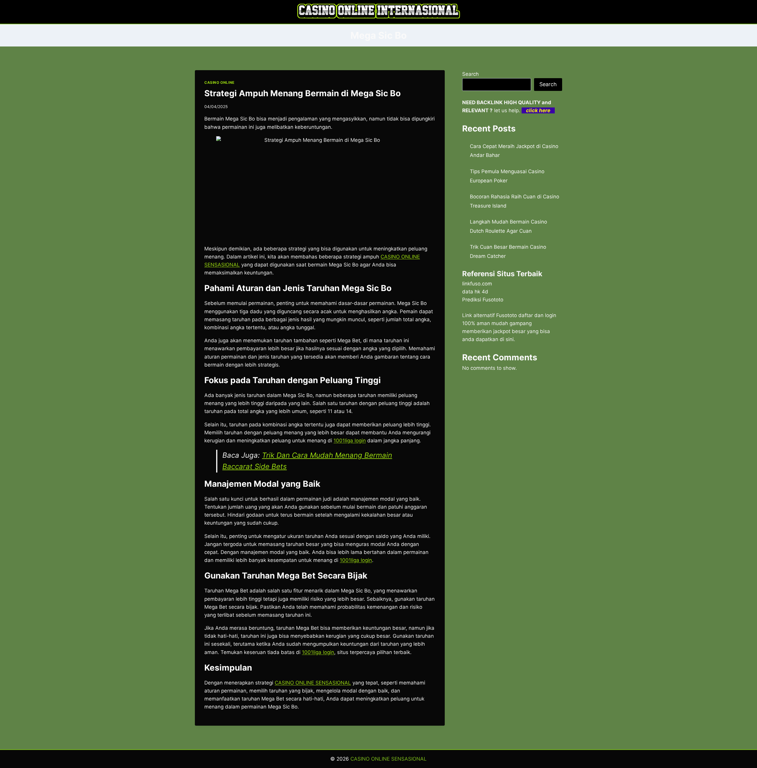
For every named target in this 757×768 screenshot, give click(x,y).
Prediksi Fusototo (482, 300)
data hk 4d (475, 292)
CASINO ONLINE (219, 82)
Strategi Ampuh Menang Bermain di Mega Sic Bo (302, 93)
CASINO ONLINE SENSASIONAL (313, 683)
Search (470, 74)
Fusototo (506, 315)
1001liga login (318, 652)
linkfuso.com (477, 284)
